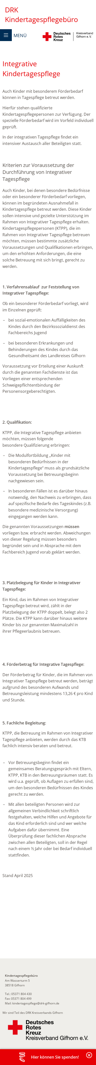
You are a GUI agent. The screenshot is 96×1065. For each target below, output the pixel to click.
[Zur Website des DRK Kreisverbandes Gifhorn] (48, 1030)
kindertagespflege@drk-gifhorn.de (35, 1003)
